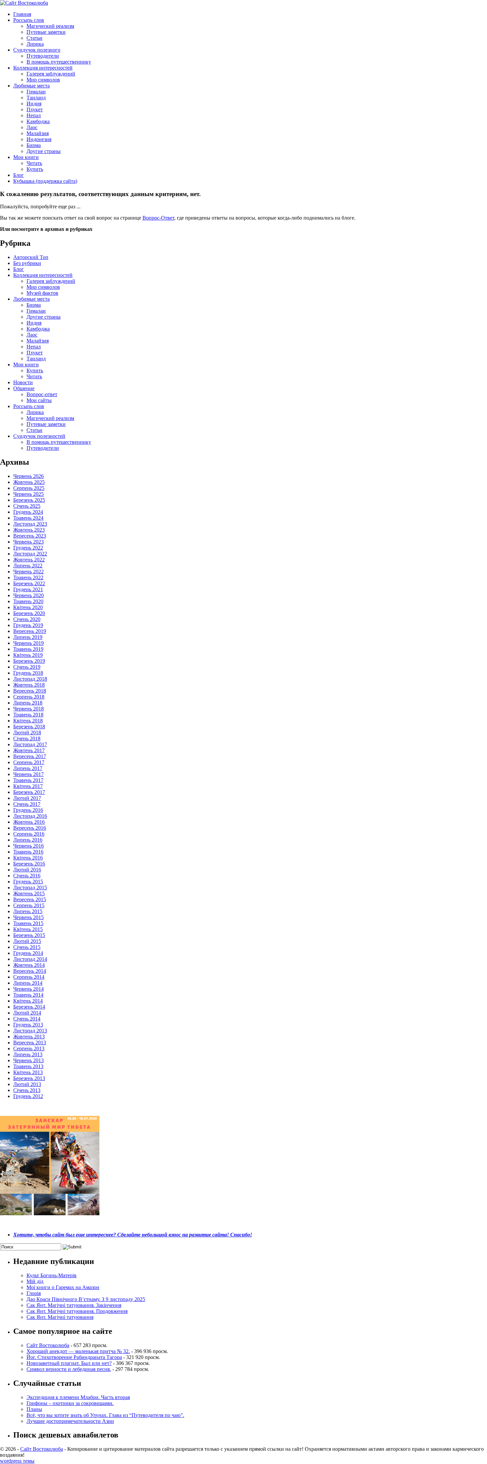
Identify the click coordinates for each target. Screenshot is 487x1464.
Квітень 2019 (28, 655)
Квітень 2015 (28, 929)
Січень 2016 (26, 875)
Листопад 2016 (30, 816)
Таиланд (36, 97)
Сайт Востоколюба (48, 1345)
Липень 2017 (27, 768)
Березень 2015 (29, 935)
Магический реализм (50, 26)
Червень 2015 (28, 917)
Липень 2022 (27, 565)
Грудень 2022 (28, 547)
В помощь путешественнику (59, 62)
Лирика (35, 44)
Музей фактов (42, 293)
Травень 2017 (28, 780)
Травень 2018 (28, 714)
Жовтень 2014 (29, 965)
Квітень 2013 (28, 1072)
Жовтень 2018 (29, 685)
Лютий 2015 (27, 941)
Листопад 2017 (30, 744)
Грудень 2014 (28, 953)
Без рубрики (27, 263)
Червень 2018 (28, 708)
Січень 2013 (26, 1090)
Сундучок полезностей (39, 436)
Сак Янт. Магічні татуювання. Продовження (77, 1311)
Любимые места (31, 85)
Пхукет (35, 109)
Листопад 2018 (30, 679)
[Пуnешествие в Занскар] (49, 1213)
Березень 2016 (29, 863)
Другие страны (44, 151)
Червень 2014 (28, 989)
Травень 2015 (28, 923)
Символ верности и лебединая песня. (69, 1369)
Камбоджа (38, 121)
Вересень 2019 (29, 631)
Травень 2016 (28, 852)
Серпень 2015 (28, 905)
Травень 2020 (28, 601)
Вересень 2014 (29, 971)
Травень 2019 (28, 649)
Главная (22, 14)
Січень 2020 (26, 619)
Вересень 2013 (29, 1042)
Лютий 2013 (27, 1084)
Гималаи (36, 91)
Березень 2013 (29, 1078)
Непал (34, 115)
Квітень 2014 (28, 1001)
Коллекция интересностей (43, 68)
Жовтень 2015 (29, 893)
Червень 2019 (28, 643)
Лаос (32, 127)
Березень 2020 (29, 613)
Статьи (34, 38)
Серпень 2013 (28, 1048)
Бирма (34, 145)
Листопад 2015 (30, 887)
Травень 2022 (28, 577)
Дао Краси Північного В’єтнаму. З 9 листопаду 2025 (86, 1299)
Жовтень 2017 (29, 750)
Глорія (34, 1293)
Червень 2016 (28, 846)
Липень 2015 (27, 911)
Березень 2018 (29, 726)
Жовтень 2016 (29, 822)
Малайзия (38, 133)
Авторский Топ (30, 257)
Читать (34, 163)
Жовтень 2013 (29, 1036)
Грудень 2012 (28, 1096)
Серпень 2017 (28, 762)
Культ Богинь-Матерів (52, 1275)
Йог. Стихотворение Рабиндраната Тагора (74, 1357)
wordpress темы (17, 1461)
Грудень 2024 (28, 512)
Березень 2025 (29, 500)
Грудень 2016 (28, 810)
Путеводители (43, 56)
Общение (23, 388)
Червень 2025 (28, 494)
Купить (35, 169)
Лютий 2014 (27, 1013)
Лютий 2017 (27, 798)
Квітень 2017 (28, 786)
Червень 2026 (28, 476)
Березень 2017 (29, 792)
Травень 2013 (28, 1066)
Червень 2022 (28, 571)
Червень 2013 (28, 1060)
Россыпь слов (28, 20)
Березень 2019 (29, 661)
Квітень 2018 (28, 720)
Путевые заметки (46, 32)
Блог (18, 175)
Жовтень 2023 (29, 530)
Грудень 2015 (28, 881)
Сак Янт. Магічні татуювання (60, 1317)
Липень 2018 (27, 703)
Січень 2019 (26, 667)
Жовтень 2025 (29, 482)
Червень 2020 (28, 595)
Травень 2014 (28, 995)
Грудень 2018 (28, 673)
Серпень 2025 (28, 488)
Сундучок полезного (36, 50)
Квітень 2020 (28, 607)
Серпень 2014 (28, 977)
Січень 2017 (26, 804)
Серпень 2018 (28, 697)
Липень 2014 (27, 983)
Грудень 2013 (28, 1024)
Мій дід (35, 1281)
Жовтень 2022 (29, 559)
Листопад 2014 (30, 959)
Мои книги (26, 157)
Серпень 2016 (28, 834)
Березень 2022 (29, 583)
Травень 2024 (28, 518)
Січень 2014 (26, 1018)
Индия (34, 103)
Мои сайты (39, 400)
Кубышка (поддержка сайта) (45, 181)
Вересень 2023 (29, 536)
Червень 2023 (28, 542)
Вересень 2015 (29, 899)
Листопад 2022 (30, 553)
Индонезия (39, 139)
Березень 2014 (29, 1007)
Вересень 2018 (29, 691)
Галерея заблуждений (51, 74)
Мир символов (43, 79)
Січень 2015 (26, 947)
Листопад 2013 (30, 1030)
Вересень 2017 (29, 756)
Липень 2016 (27, 840)
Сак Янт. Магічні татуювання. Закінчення (74, 1305)
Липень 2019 (27, 637)
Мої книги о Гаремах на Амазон (63, 1287)
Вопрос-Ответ (158, 218)
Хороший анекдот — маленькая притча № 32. (78, 1351)
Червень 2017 (28, 774)
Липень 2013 (27, 1054)
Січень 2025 (26, 506)
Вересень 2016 (29, 828)
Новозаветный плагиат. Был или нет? (69, 1363)
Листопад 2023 (30, 524)
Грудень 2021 (28, 589)
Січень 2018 (26, 738)
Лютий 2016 (27, 869)
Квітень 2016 (28, 858)
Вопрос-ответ (42, 394)
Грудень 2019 (28, 625)
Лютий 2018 (27, 732)
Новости (23, 382)
